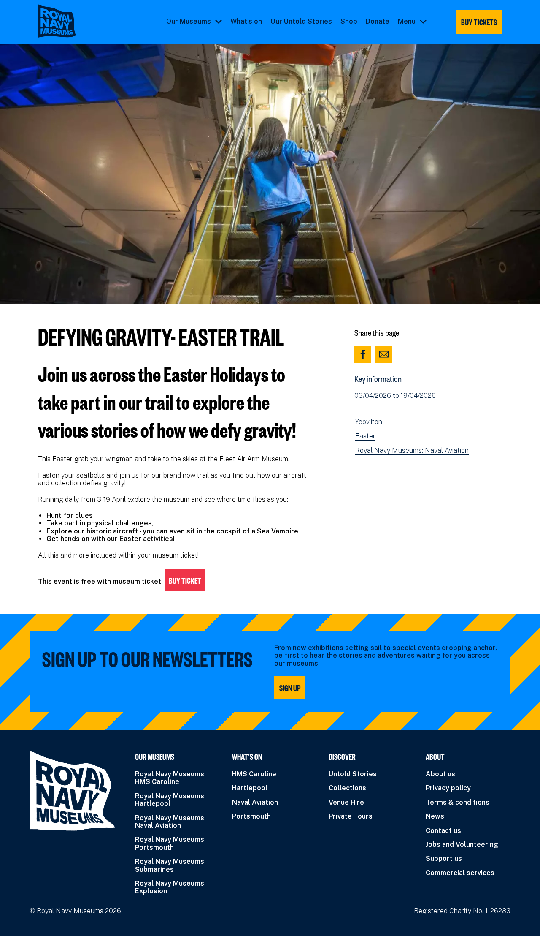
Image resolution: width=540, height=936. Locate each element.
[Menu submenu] (423, 21)
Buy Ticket (185, 580)
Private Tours (351, 816)
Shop (348, 21)
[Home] (57, 21)
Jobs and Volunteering (462, 845)
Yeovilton (368, 422)
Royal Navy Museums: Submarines (170, 865)
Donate (377, 21)
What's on (246, 21)
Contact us (443, 831)
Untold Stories (353, 774)
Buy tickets (479, 21)
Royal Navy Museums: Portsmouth (170, 843)
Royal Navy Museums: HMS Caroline (170, 778)
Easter (365, 436)
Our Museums (188, 21)
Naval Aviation (255, 802)
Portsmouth (251, 816)
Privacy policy (448, 788)
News (435, 816)
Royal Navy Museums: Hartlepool (170, 800)
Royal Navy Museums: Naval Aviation (412, 450)
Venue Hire (346, 802)
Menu (407, 21)
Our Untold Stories (301, 21)
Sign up (289, 687)
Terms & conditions (457, 802)
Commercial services (460, 873)
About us (440, 774)
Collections (347, 788)
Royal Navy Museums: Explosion (170, 887)
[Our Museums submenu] (218, 21)
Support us (444, 858)
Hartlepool (249, 788)
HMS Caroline (254, 774)
